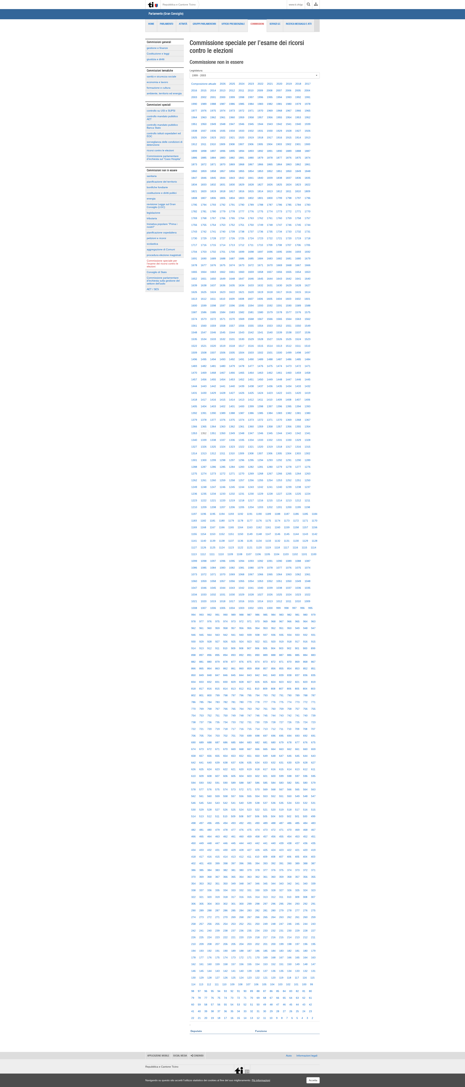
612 (305, 769)
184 (273, 950)
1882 (232, 157)
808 (273, 688)
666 (257, 749)
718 (225, 729)
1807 (204, 198)
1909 (222, 144)
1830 (232, 184)
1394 (298, 406)
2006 (288, 90)
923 (249, 641)
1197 (194, 513)
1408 (288, 399)
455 (281, 836)
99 (311, 984)
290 (193, 910)
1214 (279, 500)
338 (193, 890)
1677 (204, 265)
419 (313, 849)
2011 (241, 90)
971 (249, 621)
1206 (232, 507)
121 (265, 977)
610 (193, 776)
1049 (298, 581)
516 (305, 809)
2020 (279, 83)
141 (233, 970)
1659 (251, 271)
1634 (241, 285)
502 (289, 816)
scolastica (152, 243)
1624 (213, 292)
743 (281, 715)
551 (281, 796)
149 (297, 964)
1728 (213, 238)
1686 (241, 258)
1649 (222, 278)
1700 (232, 251)
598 (289, 776)
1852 (270, 171)
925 (233, 641)
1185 (305, 513)
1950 (204, 124)
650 (257, 755)
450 (193, 843)
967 (281, 621)
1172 (296, 520)
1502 (260, 352)
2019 (289, 83)
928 (209, 641)
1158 (296, 527)
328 (273, 890)
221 (233, 937)
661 (297, 749)
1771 (298, 211)
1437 (260, 386)
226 (193, 937)
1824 (289, 184)
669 (233, 749)
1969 (270, 110)
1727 (222, 238)
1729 (204, 238)
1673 (241, 265)
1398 (260, 406)
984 (273, 614)
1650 (213, 278)
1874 (307, 157)
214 (289, 937)
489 (265, 823)
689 (201, 742)
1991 (307, 97)
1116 (295, 547)
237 (233, 930)
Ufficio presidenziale (233, 23)
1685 (251, 258)
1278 (289, 466)
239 (217, 930)
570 (257, 789)
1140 (203, 540)
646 (289, 755)
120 (273, 977)
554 (257, 796)
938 (257, 634)
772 (305, 702)
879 (217, 661)
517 (297, 809)
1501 (270, 352)
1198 (307, 507)
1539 (279, 332)
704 (209, 735)
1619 (260, 292)
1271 (232, 473)
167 (281, 957)
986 (257, 614)
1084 (213, 567)
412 (241, 856)
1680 (298, 258)
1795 (194, 204)
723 (313, 722)
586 (257, 782)
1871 (213, 164)
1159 (287, 527)
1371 (270, 419)
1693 (298, 251)
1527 (270, 339)
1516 (251, 345)
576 (209, 789)
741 (297, 715)
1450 (260, 379)
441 (265, 843)
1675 (222, 265)
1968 (279, 110)
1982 (270, 103)
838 (289, 675)
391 (281, 863)
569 (265, 789)
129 (201, 977)
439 (281, 843)
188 (241, 950)
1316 (298, 446)
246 (289, 923)
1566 (270, 319)
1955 (279, 117)
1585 (213, 312)
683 (249, 742)
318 (225, 897)
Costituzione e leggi (158, 53)
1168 (203, 527)
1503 (251, 352)
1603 (288, 298)
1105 (267, 554)
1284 (232, 466)
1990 (194, 103)
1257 (241, 480)
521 (265, 809)
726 (289, 722)
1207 (222, 507)
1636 (222, 285)
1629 (289, 285)
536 (273, 802)
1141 (194, 540)
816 (209, 688)
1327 (194, 446)
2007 (279, 90)
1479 (232, 366)
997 (294, 608)
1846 (204, 177)
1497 (307, 352)
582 (289, 782)
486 (289, 823)
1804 (232, 198)
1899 (194, 150)
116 (305, 977)
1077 (279, 567)
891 (249, 655)
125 (233, 977)
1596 (232, 305)
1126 (203, 547)
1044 (222, 587)
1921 (232, 137)
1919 (251, 137)
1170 (314, 520)
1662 (222, 271)
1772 (289, 211)
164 (305, 957)
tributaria (152, 218)
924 (241, 641)
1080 (251, 567)
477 (233, 829)
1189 (268, 513)
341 (297, 883)
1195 (212, 513)
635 (249, 762)
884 (305, 655)
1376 (222, 419)
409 (265, 856)
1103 (286, 554)
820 (305, 681)
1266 (279, 473)
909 (233, 648)
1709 (269, 245)
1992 (298, 97)
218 (257, 937)
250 (257, 923)
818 (193, 688)
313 (265, 897)
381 (233, 870)
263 (281, 917)
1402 (222, 406)
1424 (260, 392)
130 (193, 977)
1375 (232, 419)
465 (201, 836)
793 (265, 695)
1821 (194, 191)
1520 (213, 345)
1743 (194, 231)
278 (289, 910)
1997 (251, 97)
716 (241, 729)
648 (273, 755)
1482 (204, 366)
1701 (222, 251)
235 (249, 930)
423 (281, 849)
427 (249, 849)
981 (297, 614)
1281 (260, 466)
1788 (260, 204)
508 (241, 816)
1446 (298, 379)
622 (225, 769)
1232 (232, 493)
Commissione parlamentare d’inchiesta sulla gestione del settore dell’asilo (163, 280)
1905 (260, 144)
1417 (204, 399)
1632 (260, 285)
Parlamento (166, 23)
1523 (307, 339)
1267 (270, 473)
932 (305, 634)
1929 (279, 130)
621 (233, 769)
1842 (241, 177)
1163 (249, 527)
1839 (270, 177)
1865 (270, 164)
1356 (289, 426)
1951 (194, 124)
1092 (260, 560)
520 (273, 809)
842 (257, 675)
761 (265, 708)
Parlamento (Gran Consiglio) (166, 13)
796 (241, 695)
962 (193, 628)
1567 (260, 319)
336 (209, 890)
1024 (289, 594)
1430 (204, 392)
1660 (241, 271)
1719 (298, 238)
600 (273, 776)
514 (193, 816)
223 (217, 937)
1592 (270, 305)
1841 (251, 177)
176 (209, 957)
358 (289, 876)
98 (192, 991)
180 (305, 950)
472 (273, 829)
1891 (270, 150)
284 (241, 910)
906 (257, 648)
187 (249, 950)
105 (264, 984)
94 (218, 991)
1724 (251, 238)
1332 (270, 440)
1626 (194, 292)
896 (209, 655)
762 (257, 708)
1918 (260, 137)
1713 (232, 245)
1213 (289, 500)
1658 (260, 271)
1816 (241, 191)
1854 (251, 171)
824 (273, 681)
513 (201, 816)
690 (193, 742)
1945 (251, 124)
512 (209, 816)
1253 (279, 480)
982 (289, 614)
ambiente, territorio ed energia (164, 93)
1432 (307, 386)
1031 (222, 594)
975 (217, 621)
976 (209, 621)
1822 (307, 184)
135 (281, 970)
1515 (260, 345)
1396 (279, 406)
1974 (222, 110)
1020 (204, 601)
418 (193, 856)
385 (201, 870)
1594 (251, 305)
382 (225, 870)
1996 (260, 97)
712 (273, 729)
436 (305, 843)
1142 (314, 534)
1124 (222, 547)
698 (257, 735)
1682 (279, 258)
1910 (213, 144)
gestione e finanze (157, 48)
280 (273, 910)
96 (205, 991)
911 (217, 648)
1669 (279, 265)
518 (289, 809)
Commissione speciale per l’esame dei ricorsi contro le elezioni (162, 263)
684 (241, 742)
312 (273, 897)
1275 (194, 473)
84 (284, 991)
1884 (213, 157)
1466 (232, 372)
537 (265, 802)
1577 (289, 312)
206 (225, 944)
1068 (241, 574)
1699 (241, 251)
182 (289, 950)
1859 (204, 171)
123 (249, 977)
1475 (270, 366)
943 (217, 634)
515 (313, 809)
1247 (213, 487)
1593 (260, 305)
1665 (194, 271)
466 (193, 836)
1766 (222, 218)
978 (193, 621)
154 (257, 964)
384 (209, 870)
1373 (251, 419)
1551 (289, 325)
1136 (240, 540)
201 (265, 944)
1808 (194, 198)
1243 (251, 487)
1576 (298, 312)
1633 (251, 285)
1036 (298, 587)
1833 (204, 184)
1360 (251, 426)
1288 (194, 466)
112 (209, 984)
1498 (298, 352)
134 (289, 970)
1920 (241, 137)
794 (257, 695)
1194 (222, 513)
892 (241, 655)
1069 (232, 574)
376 (273, 870)
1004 (232, 608)
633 (265, 762)
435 (313, 843)
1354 (307, 426)
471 (281, 829)
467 (313, 829)
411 (249, 856)
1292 (279, 460)
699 (249, 735)
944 (209, 634)
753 (201, 715)
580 (305, 782)
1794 (204, 204)
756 (305, 708)
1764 (241, 218)
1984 (251, 103)
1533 (213, 339)
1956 (270, 117)
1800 (270, 198)
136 (273, 970)
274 (193, 917)
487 (281, 823)
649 (265, 755)
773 (297, 702)
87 (264, 991)
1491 (241, 359)
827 (249, 681)
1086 (194, 567)
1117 (286, 547)
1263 (307, 473)
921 (265, 641)
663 (281, 749)
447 (217, 843)
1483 (194, 366)
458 (257, 836)
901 (297, 648)
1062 (298, 574)
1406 (307, 399)
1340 (194, 440)
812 (241, 688)
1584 (222, 312)
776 (273, 702)
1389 (222, 413)
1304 (288, 453)
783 (217, 702)
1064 (279, 574)
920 (273, 641)
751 (217, 715)
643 (313, 755)
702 (225, 735)
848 (209, 675)
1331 (279, 440)
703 (217, 735)
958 (225, 628)
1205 (241, 507)
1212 (298, 500)
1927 (298, 130)
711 (281, 729)
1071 (213, 574)
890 (257, 655)
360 (273, 876)
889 (265, 655)
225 (201, 937)
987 (249, 614)
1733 (289, 231)
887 (281, 655)
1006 (213, 608)
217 (265, 937)
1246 (222, 487)
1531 (232, 339)
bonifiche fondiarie (157, 187)
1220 (222, 500)
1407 (298, 399)
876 (241, 661)
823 (281, 681)
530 (193, 809)
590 (225, 782)
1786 (279, 204)
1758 (298, 218)
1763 (251, 218)
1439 (241, 386)
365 (233, 876)
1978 (307, 103)
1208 (213, 507)
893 (233, 655)
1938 (194, 130)
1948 (222, 124)
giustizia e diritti (155, 59)
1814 (260, 191)
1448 (279, 379)
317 (233, 897)
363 (249, 876)
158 (225, 964)
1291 (289, 460)
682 (257, 742)
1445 (307, 379)
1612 (204, 298)
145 (201, 970)
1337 (222, 440)
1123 (231, 547)
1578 (279, 312)
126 (225, 977)
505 (265, 816)
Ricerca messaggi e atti (299, 23)
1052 (270, 581)
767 (217, 708)
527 (217, 809)
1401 (232, 406)
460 (241, 836)
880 (209, 661)
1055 (241, 581)
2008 (269, 90)
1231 (241, 493)
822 (289, 681)
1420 (298, 392)
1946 (241, 124)
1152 (222, 534)
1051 (279, 581)
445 (233, 843)
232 (273, 930)
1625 (204, 292)
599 (281, 776)
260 (305, 917)
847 (217, 675)
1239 (289, 487)
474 (257, 829)
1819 (213, 191)
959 (217, 628)
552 (273, 796)
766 (225, 708)
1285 (222, 466)
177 (201, 957)
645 (297, 755)
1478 (241, 366)
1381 (298, 413)
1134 (259, 540)
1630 (279, 285)
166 (289, 957)
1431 (194, 392)
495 (217, 823)
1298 (222, 460)
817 (201, 688)
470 (289, 829)
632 (273, 762)
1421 (289, 392)
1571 (222, 319)
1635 (232, 285)
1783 (307, 204)
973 (233, 621)
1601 (307, 298)
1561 (194, 325)
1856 (232, 171)
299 (249, 903)
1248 (204, 487)
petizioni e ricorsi (156, 238)
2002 (204, 97)
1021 (194, 601)
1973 (232, 110)
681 (265, 742)
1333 (260, 440)
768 (209, 708)
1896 (222, 150)
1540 (270, 332)
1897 (213, 150)
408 (273, 856)
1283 (241, 466)
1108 (239, 554)
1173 (287, 520)
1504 (241, 352)
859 (249, 668)
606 (225, 776)
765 (233, 708)
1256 (251, 480)
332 (241, 890)
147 (313, 964)
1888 (298, 150)
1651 (204, 278)
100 (304, 984)
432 (209, 849)
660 (305, 749)
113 (201, 984)
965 (297, 621)
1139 (212, 540)
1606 (260, 298)
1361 (241, 426)
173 (233, 957)
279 (281, 910)
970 (257, 621)
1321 (251, 446)
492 (241, 823)
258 (193, 923)
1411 (260, 399)
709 (297, 729)
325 (297, 890)
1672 (251, 265)
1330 (289, 440)
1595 (241, 305)
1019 (213, 601)
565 (297, 789)
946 (193, 634)
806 (289, 688)
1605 (269, 298)
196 (305, 944)
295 (281, 903)
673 (201, 749)
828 (241, 681)
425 (265, 849)
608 (209, 776)
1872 (204, 164)
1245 (232, 487)
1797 (298, 198)
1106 (258, 554)
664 (273, 749)
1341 (307, 433)
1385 (260, 413)
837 (297, 675)
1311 (222, 453)
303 (217, 903)
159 (217, 964)
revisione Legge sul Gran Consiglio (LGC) (161, 206)
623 (217, 769)
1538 (289, 332)
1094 (241, 560)
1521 (204, 345)
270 (225, 917)
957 (233, 628)
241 (201, 930)
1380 (307, 413)
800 (209, 695)
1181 (212, 520)
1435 (279, 386)
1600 (194, 305)
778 (257, 702)
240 (209, 930)
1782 (194, 211)
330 (257, 890)
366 (225, 876)
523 (249, 809)
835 (313, 675)
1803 (241, 198)
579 (313, 782)
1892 (260, 150)
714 (257, 729)
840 (273, 675)
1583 (232, 312)
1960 (232, 117)
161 (201, 964)
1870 (222, 164)
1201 (279, 507)
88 (258, 991)
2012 (232, 90)
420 (305, 849)
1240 (279, 487)
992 (209, 614)
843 (249, 675)
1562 (307, 319)
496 (209, 823)
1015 (251, 601)
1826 (270, 184)
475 (249, 829)
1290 (298, 460)
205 (233, 944)
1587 (194, 312)
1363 (222, 426)
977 (201, 621)
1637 (213, 285)
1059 (204, 581)
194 (193, 950)
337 (201, 890)
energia (151, 198)
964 (305, 621)
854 (289, 668)
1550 (298, 325)
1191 (249, 513)
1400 (241, 406)
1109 (230, 554)
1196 (203, 513)
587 (249, 782)
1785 (289, 204)
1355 (298, 426)
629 (297, 762)
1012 (279, 601)
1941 (289, 124)
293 (297, 903)
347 (249, 883)
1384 (270, 413)
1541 (260, 332)
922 (257, 641)
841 (265, 675)
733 (233, 722)
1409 (279, 399)
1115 (304, 547)
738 (193, 722)
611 (313, 769)
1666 (307, 265)
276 (305, 910)
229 (297, 930)
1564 (289, 319)
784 (209, 702)
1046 (204, 587)
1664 (204, 271)
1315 (307, 446)
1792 (222, 204)
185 (265, 950)
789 (297, 695)
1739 (232, 231)
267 (249, 917)
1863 (289, 164)
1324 (222, 446)
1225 (298, 493)
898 (193, 655)
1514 (270, 345)
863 (217, 668)
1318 (279, 446)
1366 (194, 426)
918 (289, 641)
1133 (268, 540)
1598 (213, 305)
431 (217, 849)
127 (217, 977)
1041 (251, 587)
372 (305, 870)
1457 (194, 379)
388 (305, 863)
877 (233, 661)
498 (193, 823)
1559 (213, 325)
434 (193, 849)
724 (305, 722)
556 (241, 796)
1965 (307, 110)
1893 (251, 150)
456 (273, 836)
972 (241, 621)
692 (305, 735)
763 (249, 708)
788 (305, 695)
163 (313, 957)
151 (281, 964)
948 (305, 628)
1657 (270, 271)
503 (281, 816)
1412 (251, 399)
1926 (307, 130)
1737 (251, 231)
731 (249, 722)
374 (289, 870)
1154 (203, 534)
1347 (251, 433)
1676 (213, 265)
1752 (232, 224)
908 (241, 648)
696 (273, 735)
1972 (241, 110)
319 (217, 897)
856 (273, 668)
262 (289, 917)
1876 (289, 157)
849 (201, 675)
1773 (279, 211)
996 (302, 608)
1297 (232, 460)
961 (201, 628)
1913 (307, 137)
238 (225, 930)
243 (313, 923)
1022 (307, 594)
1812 (279, 191)
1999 (232, 97)
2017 (308, 83)
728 (273, 722)
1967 (289, 110)
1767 (213, 218)
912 (209, 648)
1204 (251, 507)
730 (257, 722)
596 (305, 776)
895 (217, 655)
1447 (289, 379)
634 (257, 762)
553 (265, 796)
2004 (307, 90)
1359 (260, 426)
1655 (289, 271)
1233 (222, 493)
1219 (232, 500)
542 (225, 802)
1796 (307, 198)
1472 (298, 366)
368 (209, 876)
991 (217, 614)
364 (241, 876)
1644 (270, 278)
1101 (304, 554)
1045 (213, 587)
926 (225, 641)
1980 (289, 103)
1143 (305, 534)
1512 (289, 345)
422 (289, 849)
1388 (232, 413)
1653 (307, 271)
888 (273, 655)
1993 (289, 97)
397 (233, 863)
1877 (279, 157)
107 (248, 984)
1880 (251, 157)
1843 (232, 177)
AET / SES (153, 289)
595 (313, 776)
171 (249, 957)
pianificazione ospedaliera (162, 232)
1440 (232, 386)
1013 (270, 601)
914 (193, 648)
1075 (298, 567)
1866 (260, 164)
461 (233, 836)
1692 (307, 251)
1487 (279, 359)
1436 (270, 386)
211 (313, 937)
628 (305, 762)
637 (233, 762)
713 (265, 729)
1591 (279, 305)
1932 (251, 130)
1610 (222, 298)
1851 (279, 171)
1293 (270, 460)
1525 (289, 339)
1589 (298, 305)
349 (233, 883)
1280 (270, 466)
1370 (279, 419)
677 (297, 742)
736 (209, 722)
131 (313, 970)
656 (209, 755)
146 (193, 970)
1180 (222, 520)
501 (297, 816)
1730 (194, 238)
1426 (241, 392)
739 (313, 715)
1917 (270, 137)
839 (281, 675)
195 (313, 944)
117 (297, 977)
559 (217, 796)
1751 (241, 224)
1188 (277, 513)
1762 (260, 218)
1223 (194, 500)
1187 (287, 513)
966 (289, 621)
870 (289, 661)
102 (288, 984)
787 (313, 695)
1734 (279, 231)
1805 (222, 198)
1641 (298, 278)
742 (289, 715)
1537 (298, 332)
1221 (213, 500)
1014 (260, 601)
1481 (213, 366)
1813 (270, 191)
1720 (289, 238)
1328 (307, 440)
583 (281, 782)
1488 (270, 359)
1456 (204, 379)
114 (193, 984)
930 (193, 641)
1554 (260, 325)
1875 (298, 157)
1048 (307, 581)
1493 (222, 359)
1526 (279, 339)
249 (265, 923)
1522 (194, 345)
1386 (251, 413)
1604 (279, 298)
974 (225, 621)
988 (241, 614)
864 (209, 668)
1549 (307, 325)
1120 (259, 547)
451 (313, 836)
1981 (279, 103)
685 (233, 742)
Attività (183, 23)
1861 (307, 164)
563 (313, 789)
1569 (241, 319)
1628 (298, 285)
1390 (213, 413)
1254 (270, 480)
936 (273, 634)
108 (240, 984)
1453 (232, 379)
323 (313, 890)
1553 (270, 325)
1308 (251, 453)
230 (289, 930)
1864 (279, 164)
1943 (270, 124)
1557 (232, 325)
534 (289, 802)
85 (277, 991)
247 (281, 923)
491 (249, 823)
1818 (222, 191)
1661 (232, 271)
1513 (279, 345)
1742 (204, 231)
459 (249, 836)
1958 (251, 117)
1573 (204, 319)
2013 (222, 90)
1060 (194, 581)
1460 (289, 372)
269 (233, 917)
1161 (268, 527)
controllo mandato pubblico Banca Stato (162, 126)
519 (281, 809)
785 (201, 702)
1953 (298, 117)
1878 (270, 157)
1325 (213, 446)
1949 (213, 124)
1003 (241, 608)
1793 (213, 204)
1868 (241, 164)
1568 (251, 319)
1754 (213, 224)
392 (273, 863)
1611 (213, 298)
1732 (298, 231)
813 (233, 688)
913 (201, 648)
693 (297, 735)
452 (305, 836)
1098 (204, 560)
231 (281, 930)
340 (305, 883)
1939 (307, 124)
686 (225, 742)
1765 (232, 218)
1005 (222, 608)
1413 (241, 399)
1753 (222, 224)
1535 (194, 339)
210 (193, 944)
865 (201, 668)
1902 (288, 144)
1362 (232, 426)
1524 (298, 339)
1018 (222, 601)
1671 (260, 265)
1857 (222, 171)
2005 (298, 90)
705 (201, 735)
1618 (270, 292)
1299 (213, 460)
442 (257, 843)
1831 (222, 184)
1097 (213, 560)
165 (297, 957)
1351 (213, 433)
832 (209, 681)
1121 (249, 547)
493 (233, 823)
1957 (260, 117)
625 (201, 769)
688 (209, 742)
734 (225, 722)
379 (249, 870)
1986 (232, 103)
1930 (270, 130)
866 (193, 668)
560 (209, 796)
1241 (270, 487)
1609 (232, 298)
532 (305, 802)
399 (217, 863)
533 (297, 802)
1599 (204, 305)
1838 (279, 177)
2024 (241, 83)
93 (225, 991)
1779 (222, 211)
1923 (213, 137)
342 (289, 883)
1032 (213, 594)
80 (310, 991)
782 (225, 702)
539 (249, 802)
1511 (298, 345)
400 (209, 863)
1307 (260, 453)
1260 (213, 480)
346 (257, 883)
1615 (298, 292)
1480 (222, 366)
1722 (270, 238)
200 (273, 944)
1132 (277, 540)
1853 (260, 171)
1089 (289, 560)
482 (193, 829)
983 (281, 614)
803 (313, 688)
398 (225, 863)
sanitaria (152, 176)
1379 (194, 419)
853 (297, 668)
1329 (298, 440)
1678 (194, 265)
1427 (232, 392)
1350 (222, 433)
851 (313, 668)
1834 (194, 184)
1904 (269, 144)
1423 (270, 392)
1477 (251, 366)
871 (281, 661)
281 (265, 910)
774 (289, 702)
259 (313, 917)
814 (225, 688)
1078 (270, 567)
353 (201, 883)
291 (313, 903)
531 (313, 802)
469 (297, 829)
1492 (232, 359)
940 (241, 634)
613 (297, 769)
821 (297, 681)
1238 (298, 487)
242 (193, 930)
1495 (204, 359)
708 (305, 729)
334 (225, 890)
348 (241, 883)
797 (233, 695)
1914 (298, 137)
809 (265, 688)
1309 (241, 453)
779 (249, 702)
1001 (260, 608)
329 (265, 890)
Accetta (313, 1080)
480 (209, 829)
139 (249, 970)
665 (265, 749)
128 (209, 977)
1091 (270, 560)
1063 (289, 574)
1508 (204, 352)
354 (193, 883)
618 (257, 769)
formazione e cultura (158, 87)
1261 (204, 480)
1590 (289, 305)
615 (281, 769)
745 (265, 715)
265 (265, 917)
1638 (204, 285)
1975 (213, 110)
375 (281, 870)
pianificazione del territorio (162, 181)
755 (313, 708)
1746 (289, 224)
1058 (213, 581)
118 (289, 977)
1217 (251, 500)
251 (249, 923)
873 (265, 661)
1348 (241, 433)
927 (217, 641)
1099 (194, 560)
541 (233, 802)
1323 (232, 446)
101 (296, 984)
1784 (298, 204)
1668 (289, 265)
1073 (194, 574)
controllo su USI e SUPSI (161, 110)
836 (305, 675)
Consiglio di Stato (157, 272)
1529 (251, 339)
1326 (204, 446)
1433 (298, 386)
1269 (251, 473)
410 (257, 856)
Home (151, 23)
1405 (194, 406)
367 (217, 876)
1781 (204, 211)
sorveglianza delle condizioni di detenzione (164, 143)
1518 (232, 345)
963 (313, 621)
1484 (307, 359)
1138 (222, 540)
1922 (222, 137)
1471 (307, 366)
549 (297, 796)
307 (313, 897)
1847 (194, 177)
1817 (232, 191)
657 (201, 755)
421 (297, 849)
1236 (194, 493)
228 (305, 930)
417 (201, 856)
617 (265, 769)
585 (265, 782)
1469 (204, 372)
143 (217, 970)
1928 (289, 130)
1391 (204, 413)
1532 (222, 339)
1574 (194, 319)
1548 (194, 332)
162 (193, 964)
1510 (307, 345)
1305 (279, 453)
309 (297, 897)
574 (225, 789)
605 (233, 776)
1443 (204, 386)
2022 (260, 83)
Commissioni (257, 23)
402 (193, 863)
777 (265, 702)
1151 (231, 534)
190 (225, 950)
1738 (241, 231)
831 (217, 681)
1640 (307, 278)
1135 (249, 540)
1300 (204, 460)
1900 (307, 144)
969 (265, 621)
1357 (279, 426)
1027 (260, 594)
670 (225, 749)
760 (273, 708)
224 (209, 937)
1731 (307, 231)
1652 (194, 278)
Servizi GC (275, 23)
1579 (270, 312)
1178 (240, 520)
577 (201, 789)
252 (241, 923)
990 (225, 614)
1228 (270, 493)
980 (305, 614)
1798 (289, 198)
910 (225, 648)
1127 (194, 547)
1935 (222, 130)
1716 (204, 245)
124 (241, 977)
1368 (298, 419)
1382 (289, 413)
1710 (260, 245)
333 (233, 890)
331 (249, 890)
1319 (270, 446)
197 (297, 944)
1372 (260, 419)
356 (305, 876)
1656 (279, 271)
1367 (307, 419)
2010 (251, 90)
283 (249, 910)
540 (241, 802)
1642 (289, 278)
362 (257, 876)
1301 (194, 460)
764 (241, 708)
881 (201, 661)
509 (233, 816)
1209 (204, 507)
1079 (260, 567)
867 (313, 661)
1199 (298, 507)
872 (273, 661)
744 (273, 715)
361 (265, 876)
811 (249, 688)
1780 (213, 211)
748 (241, 715)
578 (193, 789)
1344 (279, 433)
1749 (260, 224)
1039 (270, 587)
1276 (307, 466)
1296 (241, 460)
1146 (277, 534)
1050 (289, 581)
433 (201, 849)
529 (201, 809)
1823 (298, 184)
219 (249, 937)
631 (281, 762)
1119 (268, 547)
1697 (260, 251)
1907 (241, 144)
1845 (213, 177)
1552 (279, 325)
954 (257, 628)
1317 (289, 446)
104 (272, 984)
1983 (260, 103)
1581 (251, 312)
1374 (241, 419)
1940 (298, 124)
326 (289, 890)
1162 (259, 527)
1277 (298, 466)
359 (281, 876)
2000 (222, 97)
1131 (287, 540)
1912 (194, 144)
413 (233, 856)
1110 (221, 554)
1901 (298, 144)
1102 (295, 554)
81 (303, 991)
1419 (307, 392)
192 (209, 950)
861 (233, 668)
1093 (251, 560)
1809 (307, 191)
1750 (251, 224)
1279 (279, 466)
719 (217, 729)
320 (209, 897)
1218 (241, 500)
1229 (260, 493)
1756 (194, 224)
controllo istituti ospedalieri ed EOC (164, 135)
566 (289, 789)
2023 (251, 83)
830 (225, 681)
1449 (270, 379)
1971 (251, 110)
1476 (260, 366)
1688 (222, 258)
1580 (260, 312)
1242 (260, 487)
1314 (194, 453)
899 (313, 648)
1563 (298, 319)
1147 (268, 534)
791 (281, 695)
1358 (270, 426)
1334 (251, 440)
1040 (260, 587)
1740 (222, 231)
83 (290, 991)
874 (257, 661)
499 (313, 816)
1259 (222, 480)
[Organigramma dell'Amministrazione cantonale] (316, 4)
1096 (222, 560)
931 (313, 634)
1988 (213, 103)
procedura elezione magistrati (164, 255)
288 (209, 910)
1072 (204, 574)
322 (193, 897)
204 (241, 944)
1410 (269, 399)
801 (201, 695)
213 (297, 937)
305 (201, 903)
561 (201, 796)
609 (201, 776)
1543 (241, 332)
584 (273, 782)
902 (289, 648)
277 (297, 910)
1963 (204, 117)
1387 (241, 413)
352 (209, 883)
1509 (194, 352)
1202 (270, 507)
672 (209, 749)
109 (232, 984)
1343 (289, 433)
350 (225, 883)
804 (305, 688)
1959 (241, 117)
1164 (240, 527)
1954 (289, 117)
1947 (232, 124)
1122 (240, 547)
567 (281, 789)
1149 (249, 534)
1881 (241, 157)
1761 (270, 218)
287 (217, 910)
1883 (222, 157)
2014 (213, 90)
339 (313, 883)
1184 (314, 513)
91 (238, 991)
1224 (307, 493)
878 (225, 661)
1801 (260, 198)
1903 (279, 144)
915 (313, 641)
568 (273, 789)
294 (289, 903)
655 (217, 755)
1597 (222, 305)
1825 (279, 184)
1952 (307, 117)
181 (297, 950)
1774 (270, 211)
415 (217, 856)
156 (241, 964)
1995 (270, 97)
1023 (298, 594)
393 (265, 863)
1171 (305, 520)
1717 (194, 245)
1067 (251, 574)
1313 (204, 453)
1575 (307, 312)
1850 (289, 171)
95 (212, 991)
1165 (231, 527)
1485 (298, 359)
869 (297, 661)
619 (249, 769)
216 (273, 937)
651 (249, 755)
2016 (194, 90)
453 (297, 836)
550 (289, 796)
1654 (298, 271)
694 (289, 735)
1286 (213, 466)
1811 (288, 191)
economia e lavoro (157, 82)
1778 (232, 211)
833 (201, 681)
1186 (296, 513)
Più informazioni (261, 1080)
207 (217, 944)
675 (313, 742)
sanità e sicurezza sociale (161, 76)
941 (233, 634)
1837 (289, 177)
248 (273, 923)
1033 (204, 594)
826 (257, 681)
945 (201, 634)
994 (193, 614)
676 (305, 742)
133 (297, 970)
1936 (213, 130)
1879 (260, 157)
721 (201, 729)
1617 (279, 292)
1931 (260, 130)
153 (265, 964)
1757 (307, 218)
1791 (232, 204)
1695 (279, 251)
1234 (213, 493)
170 (257, 957)
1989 (204, 103)
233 (265, 930)
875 (249, 661)
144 (209, 970)
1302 (307, 453)
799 (217, 695)
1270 (241, 473)
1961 (222, 117)
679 (281, 742)
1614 (307, 292)
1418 (194, 399)
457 (265, 836)
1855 (241, 171)
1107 (249, 554)
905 (265, 648)
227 (313, 930)
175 (217, 957)
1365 (204, 426)
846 (225, 675)
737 (201, 722)
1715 (213, 245)
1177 (249, 520)
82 (297, 991)
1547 (204, 332)
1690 (204, 258)
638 (225, 762)
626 (193, 769)
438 (289, 843)
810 (257, 688)
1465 (241, 372)
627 (313, 762)
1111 (212, 554)
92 (232, 991)
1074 (307, 567)
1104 (276, 554)
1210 (194, 507)
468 (305, 829)
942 (225, 634)
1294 (260, 460)
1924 (204, 137)
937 (265, 634)
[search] (308, 4)
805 (297, 688)
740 (305, 715)
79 (192, 997)
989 (233, 614)
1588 (307, 305)
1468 (213, 372)
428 (241, 849)
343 (281, 883)
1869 (232, 164)
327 (281, 890)
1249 (194, 487)
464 (209, 836)
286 (225, 910)
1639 (194, 285)
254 (225, 923)
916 (305, 641)
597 (297, 776)
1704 (194, 251)
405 (297, 856)
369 (201, 876)
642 (193, 762)
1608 (241, 298)
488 (273, 823)
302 (225, 903)
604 (241, 776)
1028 (251, 594)
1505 (232, 352)
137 (265, 970)
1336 (232, 440)
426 (257, 849)
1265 (289, 473)
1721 (279, 238)
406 (289, 856)
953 (265, 628)
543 (217, 802)
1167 (212, 527)
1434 (289, 386)
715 (249, 729)
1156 (314, 527)
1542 (251, 332)
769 (201, 708)
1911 (203, 144)
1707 (288, 245)
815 (217, 688)
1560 (204, 325)
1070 (222, 574)
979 (313, 614)
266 (257, 917)
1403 (213, 406)
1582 (241, 312)
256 (209, 923)
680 (273, 742)
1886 (194, 157)
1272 (222, 473)
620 (241, 769)
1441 (222, 386)
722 (193, 729)
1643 (279, 278)
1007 (204, 608)
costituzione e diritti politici (162, 192)
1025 (279, 594)
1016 (241, 601)
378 (257, 870)
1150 (240, 534)
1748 (270, 224)
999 (278, 608)
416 (209, 856)
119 (281, 977)
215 (281, 937)
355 (313, 876)
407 (281, 856)
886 (289, 655)
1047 (194, 587)
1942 (279, 124)
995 (310, 608)
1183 (194, 520)
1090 (279, 560)
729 (265, 722)
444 (241, 843)
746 (257, 715)
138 (257, 970)
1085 (204, 567)
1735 (270, 231)
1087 (307, 560)
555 (249, 796)
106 (256, 984)
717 (233, 729)
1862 (298, 164)
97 (199, 991)
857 (265, 668)
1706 (298, 245)
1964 (194, 117)
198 (289, 944)
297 (265, 903)
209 (201, 944)
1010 (298, 601)
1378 (204, 419)
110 (224, 984)
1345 (270, 433)
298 (257, 903)
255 (217, 923)
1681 (289, 258)
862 (225, 668)
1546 (213, 332)
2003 (194, 97)
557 (233, 796)
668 (241, 749)
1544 (232, 332)
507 (249, 816)
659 (313, 749)
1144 (296, 534)
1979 (298, 103)
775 (281, 702)
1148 (259, 534)
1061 (307, 574)
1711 (251, 245)
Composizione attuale (203, 83)
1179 (231, 520)
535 (281, 802)
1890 (279, 150)
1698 (251, 251)
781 (233, 702)
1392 (194, 413)
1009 (307, 601)
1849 (298, 171)
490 (257, 823)
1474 (279, 366)
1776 (251, 211)
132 (305, 970)
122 (257, 977)
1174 (277, 520)
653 (233, 755)
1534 (204, 339)
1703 (204, 251)
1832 (213, 184)
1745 (298, 224)
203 (249, 944)
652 (241, 755)
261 (297, 917)
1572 (213, 319)
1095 (232, 560)
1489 (260, 359)
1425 (251, 392)
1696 (270, 251)
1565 (279, 319)
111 (217, 984)
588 (241, 782)
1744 (307, 224)
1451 (251, 379)
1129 (305, 540)
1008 (194, 608)
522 (257, 809)
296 (273, 903)
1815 (251, 191)
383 (217, 870)
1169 (194, 527)
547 (313, 796)
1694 (289, 251)
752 (209, 715)
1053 (260, 581)
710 (289, 729)
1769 (194, 218)
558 (225, 796)
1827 (260, 184)
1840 (260, 177)
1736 (260, 231)
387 (313, 863)
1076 (289, 567)
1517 (241, 345)
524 (241, 809)
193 (201, 950)
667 (249, 749)
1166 (222, 527)
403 (313, 856)
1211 (307, 500)
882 (193, 661)
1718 (307, 238)
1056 (232, 581)
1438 (251, 386)
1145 (287, 534)
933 (297, 634)
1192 (240, 513)
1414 (232, 399)
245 (297, 923)
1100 (313, 554)
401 (201, 863)
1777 (241, 211)
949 (297, 628)
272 (209, 917)
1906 (251, 144)
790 (289, 695)
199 (281, 944)
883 (313, 655)
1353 (194, 433)
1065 (270, 574)
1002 (251, 608)
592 (209, 782)
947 (313, 628)
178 (193, 957)
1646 (251, 278)
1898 (204, 150)
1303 (298, 453)
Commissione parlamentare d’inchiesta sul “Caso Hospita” (164, 157)
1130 (296, 540)
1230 (251, 493)
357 (297, 876)
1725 (241, 238)
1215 (270, 500)
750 (225, 715)
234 (257, 930)
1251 (298, 480)
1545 (222, 332)
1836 (298, 177)
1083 (222, 567)
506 (257, 816)
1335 (241, 440)
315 (249, 897)
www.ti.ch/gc (296, 4)
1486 (289, 359)
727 (281, 722)
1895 (232, 150)
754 (193, 715)
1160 (277, 527)
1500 (279, 352)
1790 (241, 204)
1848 (307, 171)
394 (257, 863)
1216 (260, 500)
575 (217, 789)
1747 (279, 224)
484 (305, 823)
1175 (268, 520)
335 (217, 890)
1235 (204, 493)
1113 (194, 554)
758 (289, 708)
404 (305, 856)
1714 (222, 245)
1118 (277, 547)
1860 (194, 171)
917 (297, 641)
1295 (251, 460)
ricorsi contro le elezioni (160, 150)
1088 (298, 560)
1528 (260, 339)
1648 (232, 278)
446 (225, 843)
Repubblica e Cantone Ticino (179, 4)
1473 (289, 366)
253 (233, 923)
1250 (307, 480)
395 (249, 863)
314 (257, 897)
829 (233, 681)
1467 (222, 372)
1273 (213, 473)
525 (233, 809)
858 (257, 668)
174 (225, 957)
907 (249, 648)
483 (313, 823)
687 (217, 742)
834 (193, 681)
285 (233, 910)
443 (249, 843)
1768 (204, 218)
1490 (251, 359)
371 (313, 870)
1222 (204, 500)
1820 (204, 191)
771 (313, 702)
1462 (270, 372)
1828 (251, 184)
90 (245, 991)
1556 (241, 325)
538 (257, 802)
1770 (307, 211)
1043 (232, 587)
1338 (213, 440)
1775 (260, 211)
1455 (213, 379)
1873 (194, 164)
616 (273, 769)
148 (305, 964)
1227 (279, 493)
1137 (231, 540)
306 (193, 903)
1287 (204, 466)
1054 (251, 581)
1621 (241, 292)
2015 (204, 90)
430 (225, 849)
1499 (289, 352)
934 (289, 634)
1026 (270, 594)
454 (289, 836)
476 (241, 829)
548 (305, 796)
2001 (213, 97)
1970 (260, 110)
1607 (251, 298)
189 (233, 950)
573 (233, 789)
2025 (232, 83)
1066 (260, 574)
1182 (203, 520)
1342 (298, 433)
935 (281, 634)
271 (217, 917)
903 (281, 648)
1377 (213, 419)
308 (305, 897)
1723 (260, 238)
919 (281, 641)
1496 (194, 359)
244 (305, 923)
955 (249, 628)
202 (257, 944)
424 (273, 849)
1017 (232, 601)
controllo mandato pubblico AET (162, 118)
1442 (213, 386)
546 (193, 802)
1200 (289, 507)
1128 (314, 540)
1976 (204, 110)
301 (233, 903)
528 (209, 809)
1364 (213, 426)
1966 (298, 110)
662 (289, 749)
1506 (222, 352)
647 (281, 755)
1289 (307, 460)
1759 (289, 218)
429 (233, 849)
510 (225, 816)
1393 (307, 406)
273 (201, 917)
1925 (194, 137)
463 (217, 836)
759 (281, 708)
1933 (241, 130)
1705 (307, 245)
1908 (232, 144)
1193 (231, 513)
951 (281, 628)
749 (233, 715)
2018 (298, 83)
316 (241, 897)
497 (201, 823)
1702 (213, 251)
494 (225, 823)
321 (201, 897)
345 (265, 883)
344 (273, 883)
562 (193, 796)
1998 (241, 97)
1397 (270, 406)
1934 (232, 130)
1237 (307, 487)
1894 (241, 150)
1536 (307, 332)
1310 (232, 453)
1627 (307, 285)
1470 (194, 372)
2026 (223, 83)
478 (225, 829)
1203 (260, 507)
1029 (241, 594)
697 (265, 735)
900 (305, 648)
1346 (260, 433)
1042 (241, 587)
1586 (204, 312)
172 (241, 957)
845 (233, 675)
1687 (232, 258)
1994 (279, 97)
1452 (241, 379)
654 (225, 755)
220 (241, 937)
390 (289, 863)
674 (193, 749)
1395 (289, 406)
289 (201, 910)
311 (281, 897)
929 (201, 641)
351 (217, 883)
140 (241, 970)
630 (289, 762)
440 (273, 843)
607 (217, 776)
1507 (213, 352)
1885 (204, 157)
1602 (298, 298)
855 (281, 668)
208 (209, 944)
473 (265, 829)
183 (281, 950)
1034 (194, 594)
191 (217, 950)
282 (257, 910)
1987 (222, 103)
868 (305, 661)
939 (249, 634)
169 (265, 957)
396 (241, 863)
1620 (251, 292)
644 (305, 755)
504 (273, 816)
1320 (260, 446)
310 (289, 897)
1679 (307, 258)
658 (193, 755)
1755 (204, 224)
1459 (298, 372)
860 (241, 668)
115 (312, 977)
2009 (260, 90)
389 (297, 863)
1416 (213, 399)
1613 (194, 298)
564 (305, 789)
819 (313, 681)
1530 (241, 339)
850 (193, 675)
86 (271, 991)
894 (225, 655)
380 (241, 870)
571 (249, 789)
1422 (279, 392)
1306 (269, 453)
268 (241, 917)
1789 (251, 204)
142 (225, 970)
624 (209, 769)
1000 (270, 608)
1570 (232, 319)
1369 (289, 419)
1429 (213, 392)
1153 (212, 534)
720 (209, 729)
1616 (289, 292)
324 (305, 890)
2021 (270, 83)
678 (289, 742)
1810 (298, 191)
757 (297, 708)
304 (209, 903)
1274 (204, 473)
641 (201, 762)
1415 (222, 399)
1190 (259, 513)
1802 (251, 198)
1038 (279, 587)
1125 (212, 547)
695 (281, 735)
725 (297, 722)
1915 (289, 137)
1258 (232, 480)
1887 (307, 150)
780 (241, 702)
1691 (194, 258)
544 (209, 802)
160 (209, 964)
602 (257, 776)
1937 (204, 130)
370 (193, 876)
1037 (289, 587)
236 (241, 930)
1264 (298, 473)
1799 (279, 198)
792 (273, 695)
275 (313, 910)
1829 (241, 184)
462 (225, 836)
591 (217, 782)
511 (217, 816)
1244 (241, 487)
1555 (251, 325)
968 (273, 621)
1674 (232, 265)
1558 (222, 325)
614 (289, 769)
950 (289, 628)
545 (201, 802)
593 (201, 782)
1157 (305, 527)
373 (297, 870)
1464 (251, 372)
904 (273, 648)
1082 (232, 567)
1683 (270, 258)
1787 (270, 204)
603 (249, 776)
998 (286, 608)
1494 (213, 359)
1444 (194, 386)
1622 (232, 292)
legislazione (153, 212)
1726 (232, 238)
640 (209, 762)
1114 (313, 547)
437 (297, 843)
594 (193, 782)
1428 (222, 392)
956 (241, 628)
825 (265, 681)
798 (225, 695)
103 (280, 984)
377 (265, 870)
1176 (259, 520)
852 (305, 668)
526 (225, 809)
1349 (232, 433)
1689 (213, 258)
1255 (260, 480)
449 (201, 843)
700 (241, 735)
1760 (279, 218)
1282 (251, 466)
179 (313, 950)
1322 (241, 446)
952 (273, 628)
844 (241, 675)
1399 (251, 406)
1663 (213, 271)
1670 (270, 265)
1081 (241, 567)
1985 (241, 103)
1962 (213, 117)
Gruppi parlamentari (204, 23)
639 (217, 762)
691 (313, 735)
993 (201, 614)
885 (297, 655)
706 (193, 735)
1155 (194, 534)
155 (249, 964)
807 (281, 688)
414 (225, 856)
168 (273, 957)
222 (225, 937)
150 (289, 964)
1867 (251, 164)
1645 (260, 278)
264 (273, 917)
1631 (270, 285)
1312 (213, 453)
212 (305, 937)
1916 (279, 137)
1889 (289, 150)
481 (201, 829)
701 (233, 735)
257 (201, 923)
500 (305, 816)
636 (241, 762)
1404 (204, 406)
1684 (260, 258)
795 (249, 695)
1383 (279, 413)
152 (273, 964)
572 (241, 789)
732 (241, 722)
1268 (260, 473)
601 (265, 776)
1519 (222, 345)
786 (193, 702)
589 (233, 782)
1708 (279, 245)
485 (297, 823)
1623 (222, 292)
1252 (289, 480)
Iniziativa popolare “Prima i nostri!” (162, 225)
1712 (241, 245)
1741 (213, 231)
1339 (204, 440)
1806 (213, 198)
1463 (260, 372)
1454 (222, 379)
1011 (288, 601)
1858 (213, 171)
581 (297, 782)
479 (217, 829)
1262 (194, 480)
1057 (222, 581)
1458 (307, 372)
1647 (241, 278)
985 (265, 614)
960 (209, 628)
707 (313, 729)
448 (209, 843)
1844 (222, 177)
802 (193, 695)
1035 (307, 587)
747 (249, 715)
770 (193, 708)
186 (257, 950)
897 (201, 655)
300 (241, 903)
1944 (260, 124)
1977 (194, 110)
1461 (279, 372)
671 (217, 749)
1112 (203, 554)
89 (251, 991)
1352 (204, 433)
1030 (232, 594)
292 (305, 903)
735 (217, 722)
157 (233, 964)
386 (193, 870)
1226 (289, 493)
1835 (307, 177)
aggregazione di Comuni (161, 249)
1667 (298, 265)
